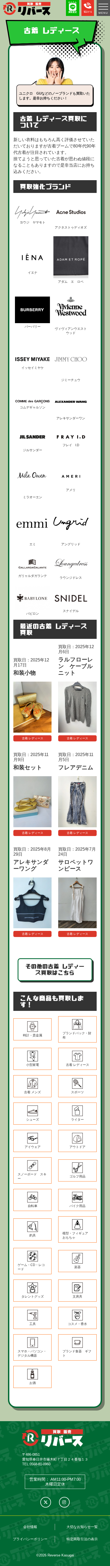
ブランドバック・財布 (76, 1035)
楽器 (77, 1267)
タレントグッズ (32, 1296)
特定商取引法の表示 (82, 1539)
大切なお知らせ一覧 (82, 1527)
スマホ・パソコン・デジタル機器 (32, 1353)
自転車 (32, 1206)
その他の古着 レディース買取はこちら (54, 970)
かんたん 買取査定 (72, 7)
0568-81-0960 (40, 1464)
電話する (88, 12)
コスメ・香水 (77, 1324)
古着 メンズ (32, 1092)
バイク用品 (77, 1206)
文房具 (77, 1296)
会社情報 (30, 1527)
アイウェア (33, 1147)
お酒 (32, 1383)
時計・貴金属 (32, 1035)
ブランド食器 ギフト (76, 1353)
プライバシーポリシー (30, 1539)
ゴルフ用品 (77, 1176)
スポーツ (77, 1092)
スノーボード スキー (32, 1176)
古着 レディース (32, 738)
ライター (77, 1119)
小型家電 (32, 1064)
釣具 (32, 1235)
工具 (32, 1324)
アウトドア (77, 1147)
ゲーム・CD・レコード (31, 1267)
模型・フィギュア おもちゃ (76, 1235)
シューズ (32, 1119)
